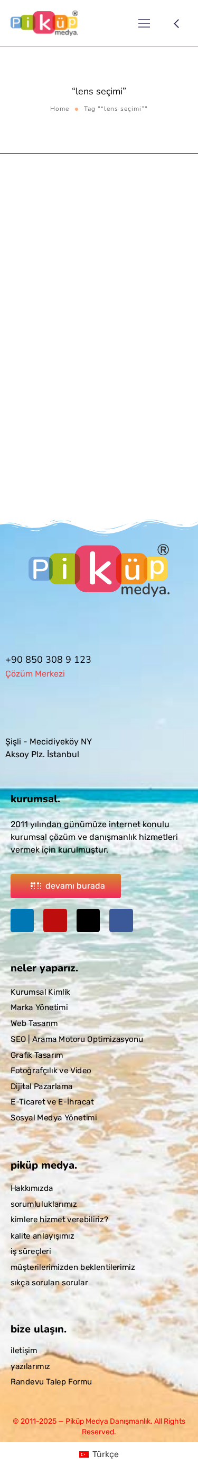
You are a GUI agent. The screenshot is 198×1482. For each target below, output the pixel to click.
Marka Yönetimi (39, 1008)
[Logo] (44, 23)
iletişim (24, 1350)
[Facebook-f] (121, 920)
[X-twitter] (88, 920)
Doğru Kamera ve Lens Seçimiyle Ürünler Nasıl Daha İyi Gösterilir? (93, 350)
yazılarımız (30, 1366)
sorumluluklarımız (44, 1204)
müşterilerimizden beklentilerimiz (73, 1266)
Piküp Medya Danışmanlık (107, 320)
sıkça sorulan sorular (49, 1282)
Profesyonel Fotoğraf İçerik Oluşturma (108, 331)
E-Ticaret (24, 331)
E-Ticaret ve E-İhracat (52, 1102)
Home (59, 108)
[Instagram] (55, 920)
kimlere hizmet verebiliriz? (59, 1220)
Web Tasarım (34, 1023)
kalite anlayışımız (42, 1235)
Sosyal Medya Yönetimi (54, 1118)
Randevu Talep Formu (51, 1382)
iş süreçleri (31, 1251)
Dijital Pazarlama (42, 1086)
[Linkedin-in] (22, 920)
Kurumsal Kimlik (40, 992)
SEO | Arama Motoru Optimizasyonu (77, 1039)
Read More (30, 496)
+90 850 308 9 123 (48, 659)
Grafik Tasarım (37, 1055)
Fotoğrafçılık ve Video (51, 1070)
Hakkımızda (32, 1188)
